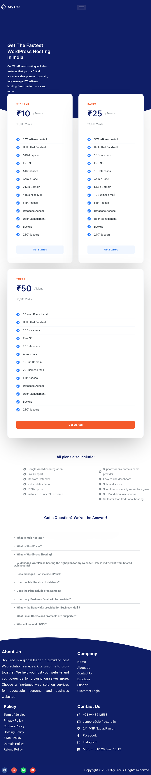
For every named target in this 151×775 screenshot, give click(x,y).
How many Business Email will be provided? (44, 599)
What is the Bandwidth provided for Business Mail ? (48, 607)
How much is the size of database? (38, 582)
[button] (75, 538)
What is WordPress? (29, 546)
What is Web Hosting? (30, 537)
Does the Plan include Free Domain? (39, 590)
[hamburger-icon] (81, 7)
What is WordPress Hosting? (34, 554)
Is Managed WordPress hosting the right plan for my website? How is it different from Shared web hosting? (73, 564)
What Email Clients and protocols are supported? (46, 616)
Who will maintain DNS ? (32, 624)
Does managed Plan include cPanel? (39, 574)
